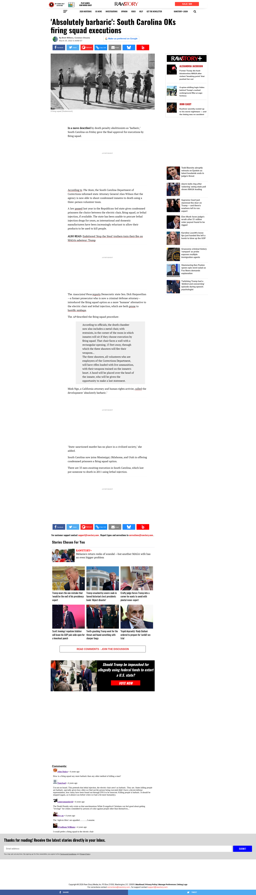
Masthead (140, 884)
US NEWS (98, 11)
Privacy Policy (151, 884)
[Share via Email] (115, 47)
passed (79, 208)
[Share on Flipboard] (87, 47)
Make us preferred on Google (122, 38)
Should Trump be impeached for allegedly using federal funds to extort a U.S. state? (125, 670)
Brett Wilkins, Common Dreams (76, 38)
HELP (141, 11)
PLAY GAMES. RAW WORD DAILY (85, 4)
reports (96, 294)
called (138, 388)
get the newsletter (154, 11)
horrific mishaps (77, 310)
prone (132, 306)
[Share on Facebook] (59, 47)
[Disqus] (103, 728)
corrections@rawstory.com (118, 887)
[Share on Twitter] (73, 47)
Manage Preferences (167, 884)
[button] (195, 11)
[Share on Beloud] (143, 47)
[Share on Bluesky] (129, 47)
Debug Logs (182, 884)
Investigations (111, 11)
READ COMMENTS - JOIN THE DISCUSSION (103, 649)
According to (75, 190)
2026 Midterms (86, 11)
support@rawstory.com (158, 887)
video (133, 11)
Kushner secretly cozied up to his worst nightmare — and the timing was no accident (192, 111)
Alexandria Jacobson (191, 66)
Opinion (124, 11)
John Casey (185, 104)
